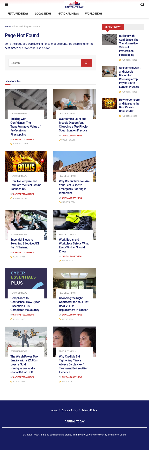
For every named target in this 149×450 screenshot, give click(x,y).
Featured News (18, 13)
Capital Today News (23, 139)
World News (93, 13)
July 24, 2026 (18, 256)
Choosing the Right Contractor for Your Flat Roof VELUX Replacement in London (73, 304)
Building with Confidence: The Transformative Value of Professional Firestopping (25, 126)
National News (68, 13)
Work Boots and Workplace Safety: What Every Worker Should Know (73, 245)
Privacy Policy (89, 410)
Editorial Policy (70, 410)
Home (8, 26)
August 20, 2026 (20, 198)
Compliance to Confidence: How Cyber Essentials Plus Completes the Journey (25, 304)
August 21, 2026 (20, 143)
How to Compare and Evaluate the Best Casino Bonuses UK (26, 185)
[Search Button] (86, 63)
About (54, 410)
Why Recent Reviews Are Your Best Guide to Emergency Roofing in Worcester (74, 187)
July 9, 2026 (66, 381)
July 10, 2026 (18, 381)
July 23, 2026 (18, 319)
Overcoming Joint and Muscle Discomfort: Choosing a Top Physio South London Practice (73, 124)
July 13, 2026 (67, 319)
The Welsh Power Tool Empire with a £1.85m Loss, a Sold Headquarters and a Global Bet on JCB (24, 364)
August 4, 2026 (68, 202)
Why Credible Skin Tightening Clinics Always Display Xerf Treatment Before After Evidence (73, 364)
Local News (43, 13)
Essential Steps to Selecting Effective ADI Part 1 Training (24, 243)
